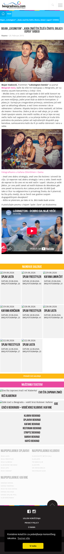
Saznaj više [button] (24, 538)
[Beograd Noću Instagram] (34, 511)
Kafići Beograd (32, 440)
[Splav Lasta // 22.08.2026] (28, 340)
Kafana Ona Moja (7, 492)
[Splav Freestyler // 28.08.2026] (28, 306)
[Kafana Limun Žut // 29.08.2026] (50, 272)
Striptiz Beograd (32, 432)
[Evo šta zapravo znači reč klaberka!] (18, 390)
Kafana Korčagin (10, 310)
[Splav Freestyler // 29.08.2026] (28, 272)
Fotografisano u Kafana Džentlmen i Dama (22, 172)
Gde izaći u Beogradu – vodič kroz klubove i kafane (29, 405)
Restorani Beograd (32, 428)
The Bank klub (37, 462)
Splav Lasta (7, 276)
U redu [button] (33, 546)
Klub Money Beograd (9, 465)
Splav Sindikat (6, 471)
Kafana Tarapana (7, 486)
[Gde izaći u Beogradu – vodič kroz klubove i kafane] (26, 401)
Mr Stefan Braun (38, 468)
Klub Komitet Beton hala (41, 456)
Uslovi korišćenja (31, 518)
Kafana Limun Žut (53, 276)
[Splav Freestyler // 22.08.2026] (7, 340)
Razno (4, 35)
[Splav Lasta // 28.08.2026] (50, 306)
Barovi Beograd (32, 436)
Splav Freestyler (32, 276)
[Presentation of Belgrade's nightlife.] (14, 5)
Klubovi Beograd (32, 415)
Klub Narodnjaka (7, 498)
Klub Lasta (36, 459)
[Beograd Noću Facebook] (29, 511)
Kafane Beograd (32, 423)
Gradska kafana (7, 483)
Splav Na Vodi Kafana (9, 489)
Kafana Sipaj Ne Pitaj (8, 495)
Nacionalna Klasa (39, 471)
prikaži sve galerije (32, 376)
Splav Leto (5, 468)
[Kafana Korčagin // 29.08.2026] (7, 306)
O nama (31, 527)
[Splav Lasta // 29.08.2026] (7, 272)
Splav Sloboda (6, 462)
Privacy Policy (32, 523)
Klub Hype (36, 465)
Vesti (9, 14)
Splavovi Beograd (32, 419)
